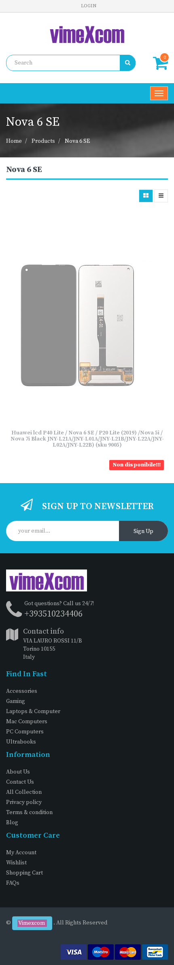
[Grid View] (146, 195)
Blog (12, 822)
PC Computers (25, 731)
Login (88, 6)
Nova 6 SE (77, 141)
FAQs (12, 883)
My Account (21, 852)
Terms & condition (29, 812)
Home (14, 141)
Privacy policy (24, 802)
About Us (18, 772)
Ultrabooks (21, 742)
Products (43, 141)
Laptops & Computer (33, 711)
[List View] (161, 195)
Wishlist (16, 862)
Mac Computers (26, 721)
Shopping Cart (24, 873)
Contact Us (20, 782)
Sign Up (143, 531)
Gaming (15, 701)
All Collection (24, 792)
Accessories (21, 691)
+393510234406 (53, 613)
